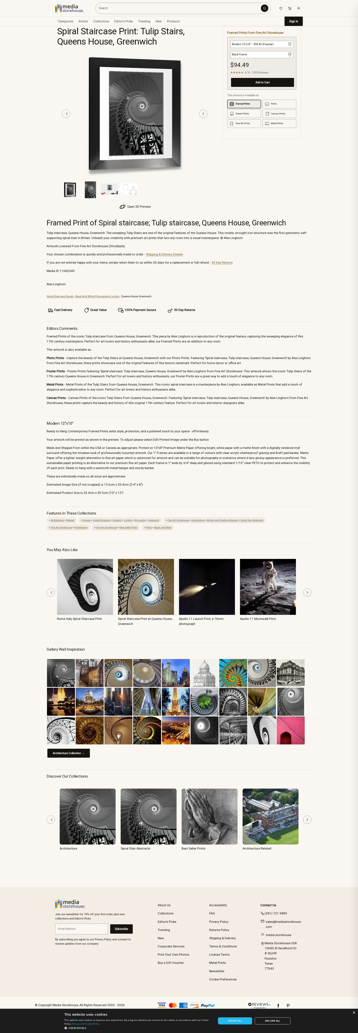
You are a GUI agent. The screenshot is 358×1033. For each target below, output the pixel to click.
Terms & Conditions (223, 946)
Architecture (57, 520)
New (159, 21)
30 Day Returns (222, 262)
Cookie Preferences (223, 979)
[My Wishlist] (281, 8)
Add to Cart (262, 82)
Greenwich (153, 520)
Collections (101, 21)
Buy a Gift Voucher (171, 963)
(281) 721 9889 (276, 913)
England (117, 520)
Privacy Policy (218, 922)
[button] (138, 1028)
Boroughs (140, 520)
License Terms (219, 954)
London (128, 520)
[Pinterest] (288, 1007)
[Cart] (290, 8)
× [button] (353, 1012)
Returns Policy (219, 930)
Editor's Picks (123, 21)
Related (70, 520)
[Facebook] (278, 1007)
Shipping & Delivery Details (164, 254)
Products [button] (173, 21)
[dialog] (179, 1021)
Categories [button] (65, 21)
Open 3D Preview (138, 206)
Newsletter (216, 971)
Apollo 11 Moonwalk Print (258, 619)
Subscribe (121, 929)
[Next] (203, 114)
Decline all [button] (272, 1020)
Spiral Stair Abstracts (252, 520)
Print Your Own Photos (173, 954)
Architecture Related (257, 848)
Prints (149, 527)
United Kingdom (101, 520)
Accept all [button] (235, 1020)
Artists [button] (83, 21)
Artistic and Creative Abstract (222, 520)
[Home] (72, 8)
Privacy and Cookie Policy (85, 1023)
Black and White (163, 527)
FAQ (212, 913)
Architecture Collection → (68, 753)
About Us (164, 905)
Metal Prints (217, 963)
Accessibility (218, 905)
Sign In (293, 21)
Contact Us (268, 905)
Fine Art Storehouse (178, 520)
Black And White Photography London (97, 296)
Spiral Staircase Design (60, 296)
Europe (86, 520)
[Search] (264, 8)
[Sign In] (299, 8)
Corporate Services (171, 946)
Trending (144, 21)
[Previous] (66, 114)
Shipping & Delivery (222, 938)
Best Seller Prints (128, 527)
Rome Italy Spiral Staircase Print (79, 619)
